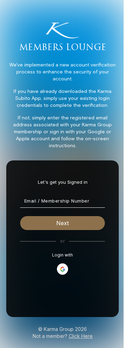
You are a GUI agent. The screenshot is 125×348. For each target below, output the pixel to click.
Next (62, 223)
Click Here (81, 336)
